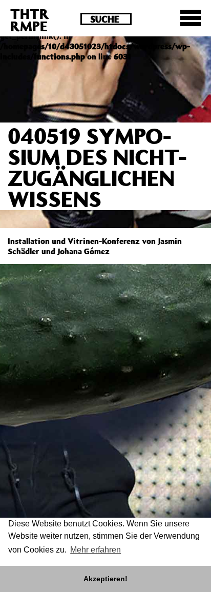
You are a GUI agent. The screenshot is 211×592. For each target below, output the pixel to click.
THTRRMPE (29, 20)
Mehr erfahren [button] (95, 549)
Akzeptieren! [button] (105, 579)
